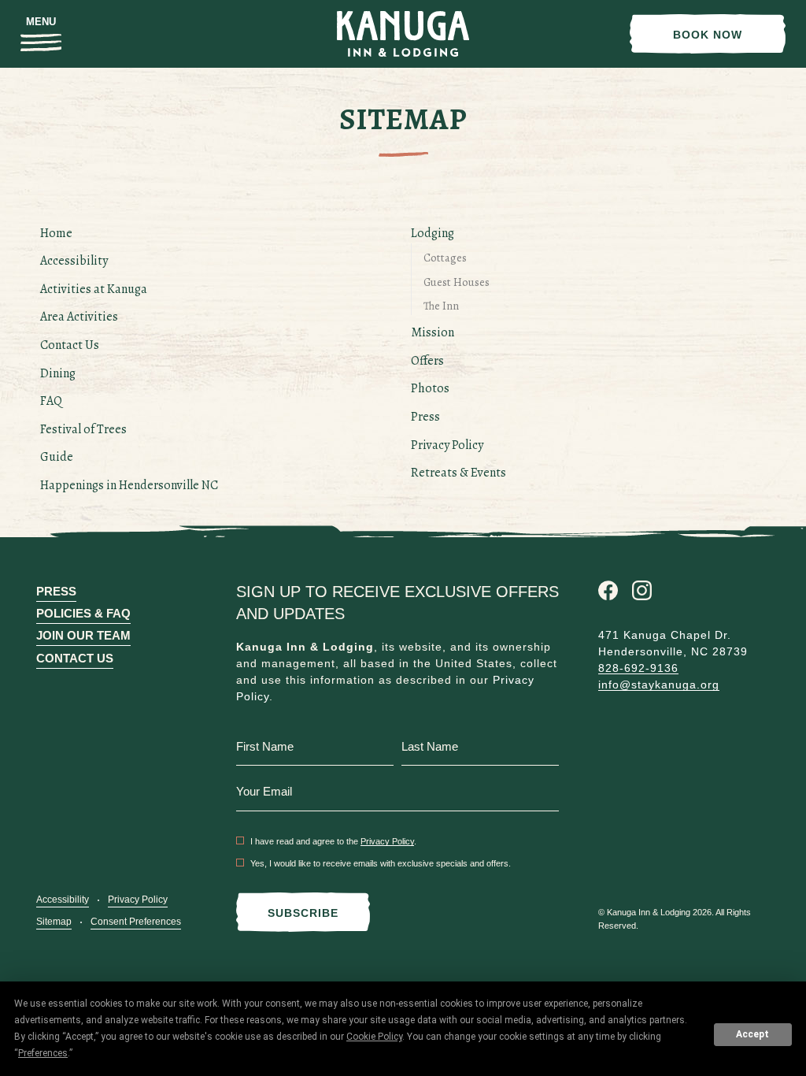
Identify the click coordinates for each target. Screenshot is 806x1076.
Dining (58, 373)
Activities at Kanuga (93, 289)
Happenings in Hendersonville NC (129, 485)
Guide (56, 457)
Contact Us (69, 345)
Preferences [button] (43, 1053)
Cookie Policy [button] (374, 1036)
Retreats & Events (458, 472)
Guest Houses (456, 282)
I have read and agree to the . (333, 841)
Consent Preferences (136, 921)
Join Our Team (83, 635)
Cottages (445, 257)
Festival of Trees (83, 429)
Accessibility (74, 260)
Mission (432, 332)
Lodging (432, 233)
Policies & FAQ (83, 613)
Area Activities (79, 316)
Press (425, 416)
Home (56, 233)
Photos (430, 388)
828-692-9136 (638, 668)
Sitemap (54, 921)
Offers (427, 360)
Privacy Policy (447, 445)
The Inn (441, 306)
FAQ (51, 401)
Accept (752, 1034)
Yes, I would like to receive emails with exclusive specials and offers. (380, 863)
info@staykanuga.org (658, 684)
